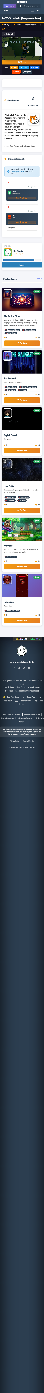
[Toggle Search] (38, 10)
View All (39, 278)
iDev (14, 216)
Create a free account (17, 171)
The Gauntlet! (10, 378)
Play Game (23, 343)
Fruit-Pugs (8, 545)
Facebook (35, 67)
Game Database (34, 687)
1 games (16, 254)
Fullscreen (23, 62)
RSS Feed (9, 690)
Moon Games (11, 497)
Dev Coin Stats (12, 697)
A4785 (14, 191)
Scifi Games (10, 500)
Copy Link (28, 72)
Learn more (33, 734)
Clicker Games (11, 333)
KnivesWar (9, 602)
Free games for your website (14, 680)
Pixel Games (11, 390)
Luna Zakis (9, 486)
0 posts (21, 254)
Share (15, 67)
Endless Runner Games (29, 387)
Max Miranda (7, 29)
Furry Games (25, 497)
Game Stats (31, 697)
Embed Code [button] (9, 34)
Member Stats (25, 700)
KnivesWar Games (13, 611)
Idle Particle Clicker (12, 316)
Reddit (17, 72)
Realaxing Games (30, 330)
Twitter (25, 67)
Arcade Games (11, 557)
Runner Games (11, 387)
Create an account (30, 6)
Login (11, 6)
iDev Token (21, 687)
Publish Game (9, 687)
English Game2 (10, 435)
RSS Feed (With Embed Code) (27, 690)
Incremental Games (13, 330)
